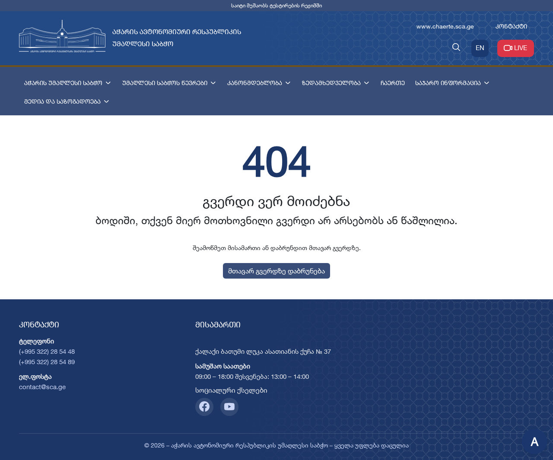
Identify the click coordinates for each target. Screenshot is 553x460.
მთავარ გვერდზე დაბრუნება (276, 270)
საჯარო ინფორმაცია (448, 82)
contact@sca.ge (42, 387)
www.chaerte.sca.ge (445, 26)
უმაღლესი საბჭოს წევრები (164, 82)
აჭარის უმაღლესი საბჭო (63, 82)
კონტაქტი (511, 26)
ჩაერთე (393, 82)
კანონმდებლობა (254, 82)
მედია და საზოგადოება (62, 101)
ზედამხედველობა (331, 82)
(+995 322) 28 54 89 (47, 362)
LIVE (520, 48)
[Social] (204, 407)
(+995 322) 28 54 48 (47, 351)
